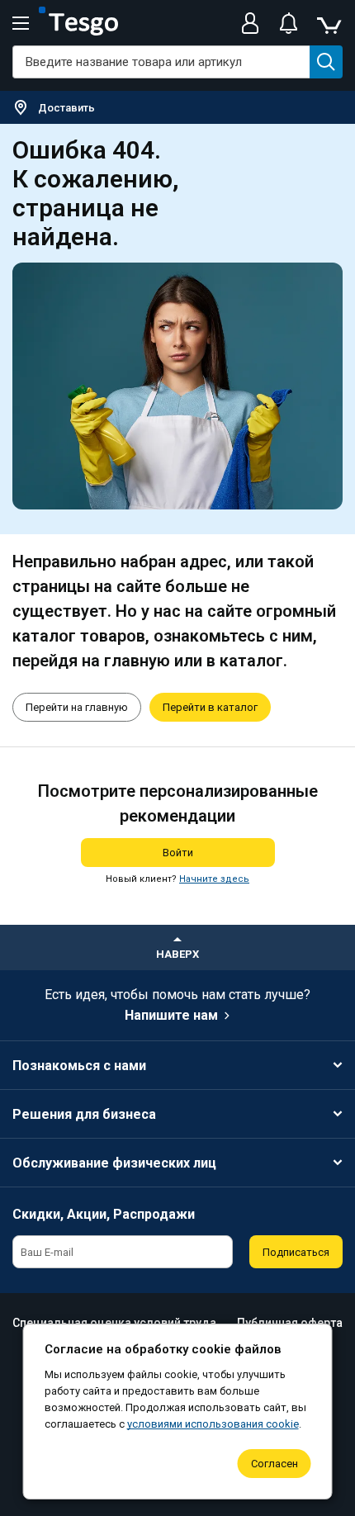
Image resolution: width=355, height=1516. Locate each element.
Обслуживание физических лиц (114, 1163)
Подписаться (296, 1252)
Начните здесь (214, 879)
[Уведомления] (288, 23)
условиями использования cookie (213, 1424)
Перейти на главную (77, 707)
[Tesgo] (78, 23)
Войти (178, 852)
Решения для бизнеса (84, 1114)
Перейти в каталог (210, 707)
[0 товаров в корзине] (329, 23)
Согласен (274, 1463)
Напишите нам (171, 1015)
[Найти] (326, 61)
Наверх (177, 954)
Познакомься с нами (79, 1065)
